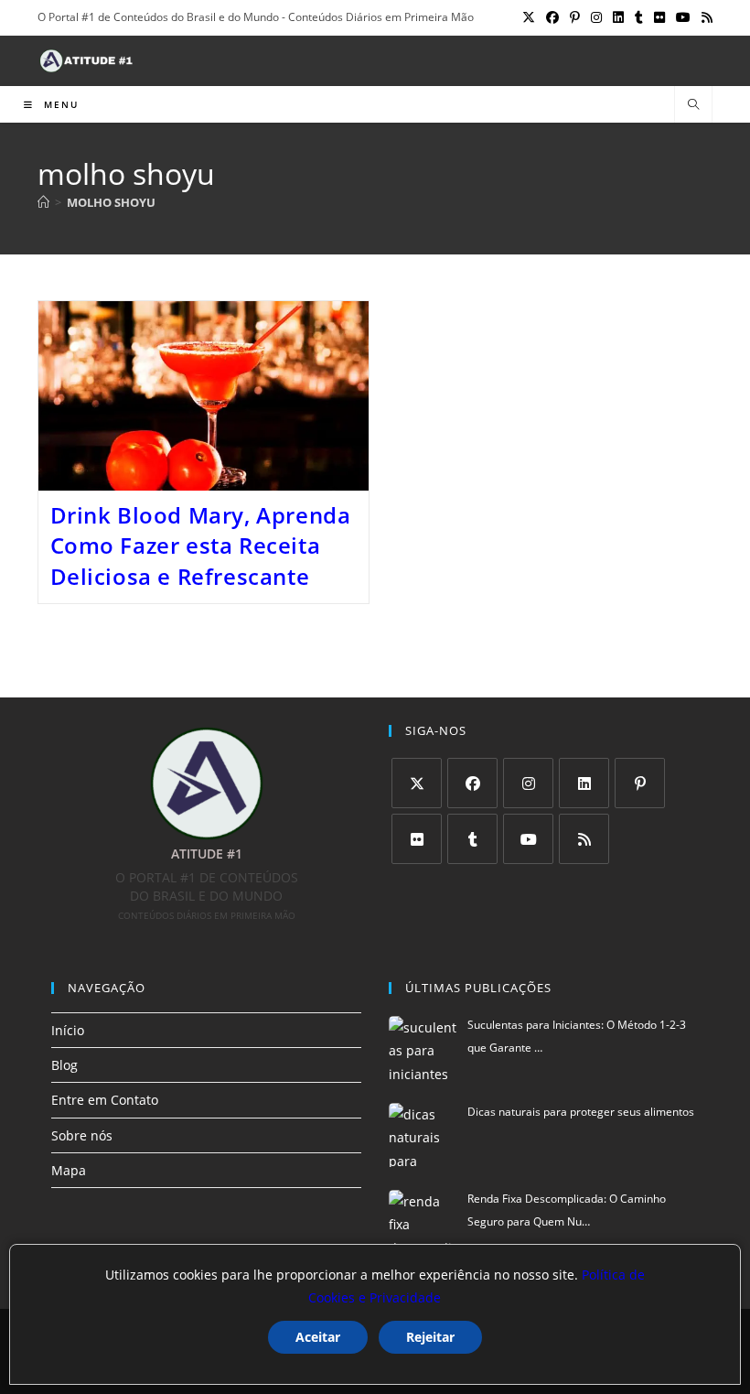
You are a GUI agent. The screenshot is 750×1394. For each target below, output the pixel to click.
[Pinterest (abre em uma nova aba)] (574, 17)
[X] (416, 783)
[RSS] (584, 839)
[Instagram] (528, 783)
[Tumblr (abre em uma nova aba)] (638, 17)
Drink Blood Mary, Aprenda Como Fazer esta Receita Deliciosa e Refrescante (200, 545)
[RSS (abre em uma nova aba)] (704, 17)
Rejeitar (430, 1336)
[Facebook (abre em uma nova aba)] (552, 17)
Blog (64, 1065)
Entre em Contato (104, 1099)
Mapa (68, 1170)
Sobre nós (81, 1135)
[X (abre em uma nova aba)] (529, 17)
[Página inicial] (43, 202)
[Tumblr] (472, 839)
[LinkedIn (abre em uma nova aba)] (618, 17)
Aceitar (317, 1336)
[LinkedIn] (584, 783)
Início (67, 1030)
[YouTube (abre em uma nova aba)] (683, 17)
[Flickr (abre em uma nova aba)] (659, 17)
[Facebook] (472, 783)
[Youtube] (528, 839)
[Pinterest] (640, 783)
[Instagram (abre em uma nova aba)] (596, 17)
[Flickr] (416, 839)
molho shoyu (111, 202)
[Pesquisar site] (693, 105)
